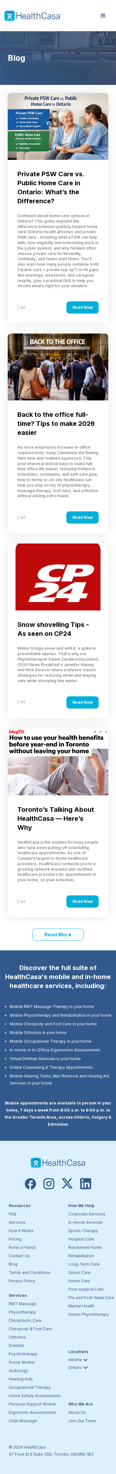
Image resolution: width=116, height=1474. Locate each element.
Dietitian (16, 1345)
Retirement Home (85, 1247)
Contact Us (19, 1255)
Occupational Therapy (30, 1387)
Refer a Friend (22, 1247)
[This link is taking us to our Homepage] (32, 16)
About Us (77, 1412)
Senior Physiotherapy (88, 1314)
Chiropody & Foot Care (30, 1328)
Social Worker (22, 1362)
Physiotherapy (22, 1312)
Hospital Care (81, 1239)
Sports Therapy (83, 1230)
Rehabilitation (81, 1255)
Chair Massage (23, 1420)
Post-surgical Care (86, 1289)
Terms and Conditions (30, 1272)
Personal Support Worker (32, 1404)
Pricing (15, 1239)
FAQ (12, 1214)
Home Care (79, 1280)
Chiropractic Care (25, 1320)
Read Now (82, 307)
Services (17, 1222)
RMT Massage (22, 1303)
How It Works (21, 1230)
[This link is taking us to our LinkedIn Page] (85, 1183)
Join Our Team (82, 1420)
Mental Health (81, 1306)
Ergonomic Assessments (32, 1412)
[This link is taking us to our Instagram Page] (48, 1183)
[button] (103, 15)
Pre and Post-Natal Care (91, 1297)
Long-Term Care (84, 1264)
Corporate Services (86, 1214)
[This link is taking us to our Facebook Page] (30, 1183)
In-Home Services (85, 1222)
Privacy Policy (22, 1280)
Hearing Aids (21, 1379)
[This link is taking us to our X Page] (67, 1183)
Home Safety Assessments (35, 1395)
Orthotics (17, 1337)
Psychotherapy (23, 1353)
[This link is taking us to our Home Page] (58, 1162)
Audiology (18, 1370)
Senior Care (79, 1272)
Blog (13, 1264)
